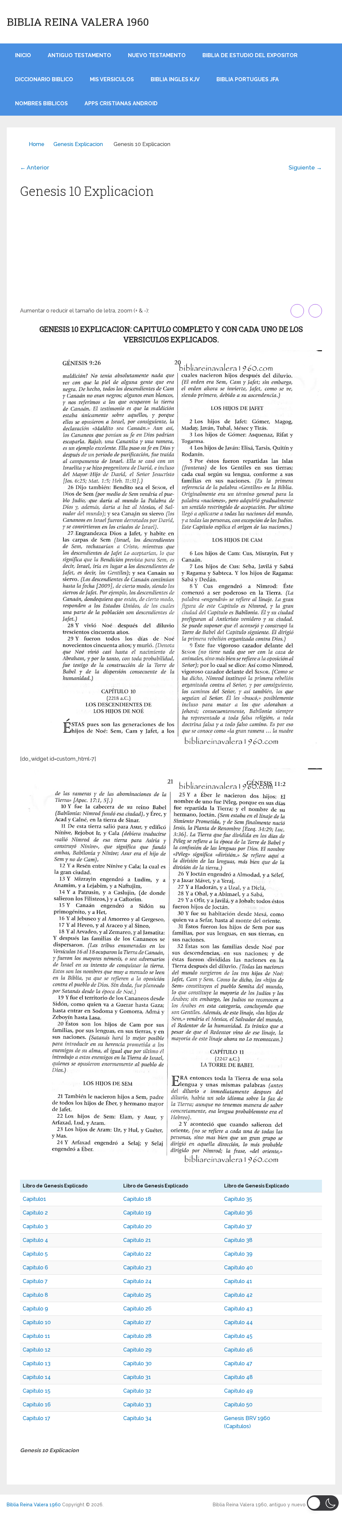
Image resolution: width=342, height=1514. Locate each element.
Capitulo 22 (137, 1254)
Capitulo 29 (137, 1350)
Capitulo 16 (37, 1404)
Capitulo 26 (137, 1308)
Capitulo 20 (137, 1226)
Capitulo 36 (238, 1213)
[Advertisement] (171, 254)
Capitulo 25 (137, 1295)
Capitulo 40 (238, 1267)
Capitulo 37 (238, 1226)
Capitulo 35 (238, 1199)
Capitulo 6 (35, 1267)
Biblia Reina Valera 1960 (78, 21)
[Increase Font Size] (297, 311)
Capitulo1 (34, 1199)
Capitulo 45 (238, 1336)
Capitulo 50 (238, 1404)
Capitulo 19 (137, 1213)
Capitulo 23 (137, 1267)
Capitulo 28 (137, 1336)
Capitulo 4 (35, 1240)
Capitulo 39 (238, 1254)
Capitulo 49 (238, 1391)
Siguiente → (305, 167)
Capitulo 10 (37, 1322)
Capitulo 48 (238, 1377)
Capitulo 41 (238, 1281)
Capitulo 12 (36, 1350)
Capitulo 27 (137, 1322)
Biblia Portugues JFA (247, 79)
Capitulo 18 (137, 1199)
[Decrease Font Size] (315, 311)
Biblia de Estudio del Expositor (250, 55)
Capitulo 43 (238, 1308)
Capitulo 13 (36, 1363)
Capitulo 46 (238, 1350)
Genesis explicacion (78, 144)
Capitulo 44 (238, 1322)
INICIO (23, 55)
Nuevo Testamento (157, 55)
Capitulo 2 (35, 1213)
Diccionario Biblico (44, 79)
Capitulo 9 (35, 1308)
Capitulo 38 (238, 1240)
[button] (323, 1503)
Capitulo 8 (35, 1295)
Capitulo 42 (238, 1295)
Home (36, 144)
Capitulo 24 (137, 1281)
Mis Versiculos (112, 79)
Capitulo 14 (37, 1377)
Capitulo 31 (137, 1377)
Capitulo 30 (137, 1363)
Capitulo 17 (36, 1418)
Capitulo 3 (35, 1226)
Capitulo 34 (137, 1418)
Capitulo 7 (35, 1281)
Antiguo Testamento (79, 55)
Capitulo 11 (36, 1336)
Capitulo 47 (238, 1363)
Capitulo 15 (36, 1391)
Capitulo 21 (137, 1240)
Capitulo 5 (35, 1254)
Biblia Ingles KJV (175, 79)
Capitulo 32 (137, 1391)
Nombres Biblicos (41, 103)
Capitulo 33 (137, 1404)
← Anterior (34, 167)
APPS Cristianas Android (121, 103)
